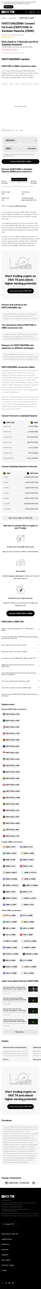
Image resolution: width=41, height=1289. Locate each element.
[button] (26, 12)
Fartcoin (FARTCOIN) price (18, 206)
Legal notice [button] (7, 1239)
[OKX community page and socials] (16, 1283)
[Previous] (3, 1183)
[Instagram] (9, 1283)
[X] (2, 1283)
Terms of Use (19, 1158)
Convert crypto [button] (8, 1265)
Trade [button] (4, 1270)
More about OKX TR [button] (10, 1234)
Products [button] (5, 1244)
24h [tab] (11, 84)
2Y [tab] (36, 84)
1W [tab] (17, 84)
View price (37, 1059)
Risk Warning (31, 1158)
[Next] (38, 1183)
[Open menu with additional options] (38, 12)
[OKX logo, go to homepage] (8, 12)
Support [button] (5, 1255)
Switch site (8, 7)
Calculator (12, 18)
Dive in (5, 1059)
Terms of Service (22, 1162)
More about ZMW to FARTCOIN (20, 518)
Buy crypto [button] (6, 1260)
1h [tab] (5, 84)
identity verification (16, 576)
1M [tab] (24, 84)
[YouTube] (13, 1283)
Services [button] (5, 1249)
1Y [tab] (30, 84)
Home (4, 18)
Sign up (32, 12)
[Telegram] (6, 1283)
